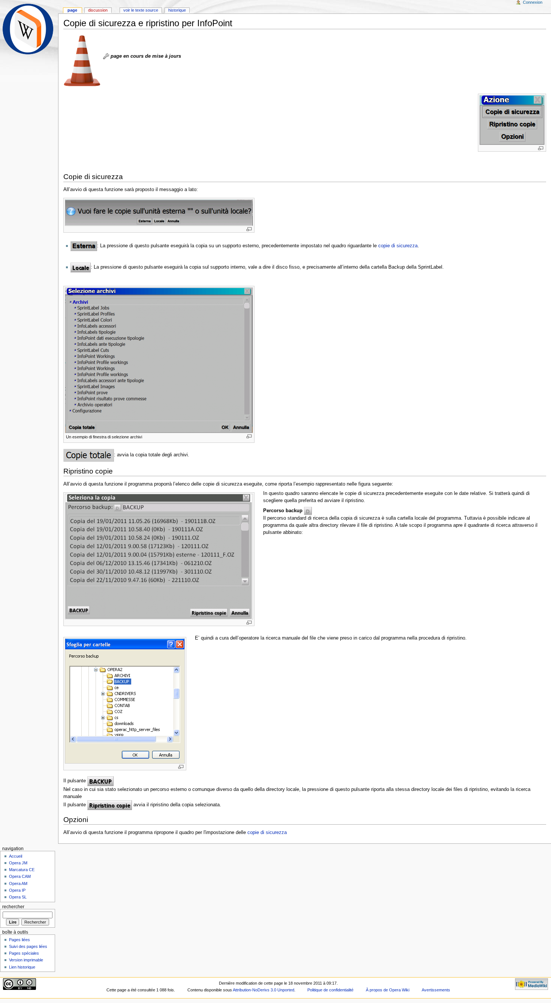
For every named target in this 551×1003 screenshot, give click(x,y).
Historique (177, 10)
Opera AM (18, 883)
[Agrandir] (541, 148)
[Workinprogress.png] (82, 60)
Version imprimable (26, 960)
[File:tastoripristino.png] (109, 805)
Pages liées (19, 939)
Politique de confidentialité (330, 990)
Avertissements (436, 990)
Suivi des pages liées (28, 946)
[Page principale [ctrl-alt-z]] (29, 29)
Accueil (15, 856)
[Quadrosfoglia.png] (125, 700)
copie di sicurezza (398, 245)
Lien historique (22, 967)
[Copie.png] (159, 212)
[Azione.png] (512, 119)
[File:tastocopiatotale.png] (88, 454)
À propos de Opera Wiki (387, 990)
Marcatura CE (21, 869)
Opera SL (18, 897)
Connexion (532, 2)
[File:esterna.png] (83, 245)
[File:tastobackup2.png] (100, 780)
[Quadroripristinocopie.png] (159, 556)
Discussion (98, 10)
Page (72, 10)
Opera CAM (20, 876)
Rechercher (13, 906)
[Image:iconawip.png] (106, 56)
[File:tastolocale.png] (80, 267)
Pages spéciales (24, 953)
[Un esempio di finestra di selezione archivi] (159, 360)
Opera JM (18, 863)
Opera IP (17, 890)
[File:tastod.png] (308, 510)
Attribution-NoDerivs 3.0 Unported (263, 990)
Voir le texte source (140, 10)
